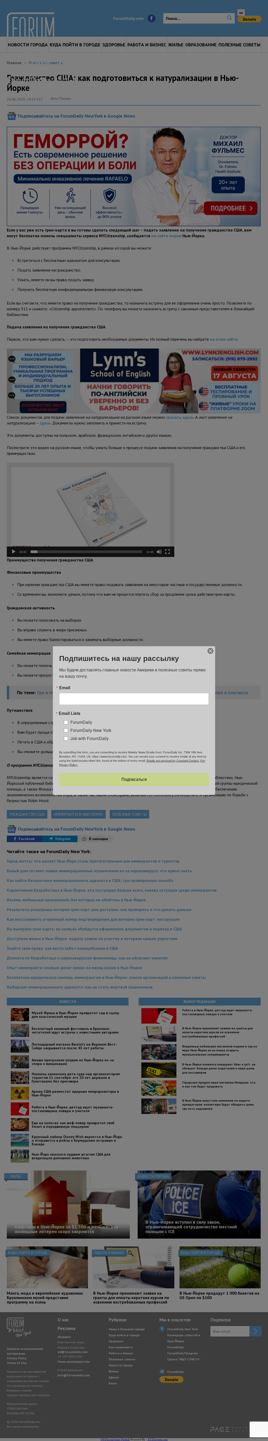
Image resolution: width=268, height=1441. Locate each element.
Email (64, 687)
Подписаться (134, 779)
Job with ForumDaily (89, 738)
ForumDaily (81, 722)
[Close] (210, 651)
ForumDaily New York (90, 730)
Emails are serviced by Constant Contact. (173, 760)
